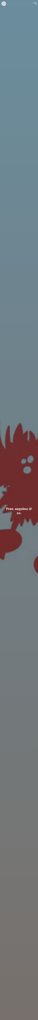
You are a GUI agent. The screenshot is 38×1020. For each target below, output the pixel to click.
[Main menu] (35, 4)
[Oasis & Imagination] (3, 4)
